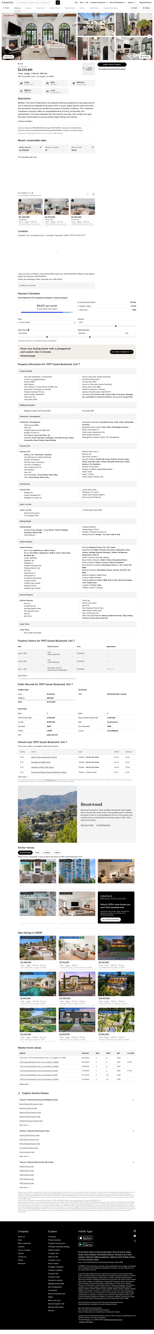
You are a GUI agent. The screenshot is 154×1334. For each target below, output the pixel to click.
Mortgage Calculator (55, 1267)
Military (50, 1297)
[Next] (149, 36)
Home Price (22, 330)
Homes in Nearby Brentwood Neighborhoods (39, 1100)
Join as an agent (24, 1250)
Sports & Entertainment (56, 1294)
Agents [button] (130, 2)
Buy (76, 2)
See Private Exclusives (110, 919)
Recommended (25, 853)
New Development (55, 1287)
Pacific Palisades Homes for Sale (30, 1144)
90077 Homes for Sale (27, 1179)
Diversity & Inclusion (55, 1280)
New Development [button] (117, 2)
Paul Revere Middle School (40, 762)
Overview (17, 8)
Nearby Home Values (111, 8)
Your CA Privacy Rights (90, 1259)
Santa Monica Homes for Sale (29, 1139)
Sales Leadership (24, 1243)
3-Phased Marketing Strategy (59, 1247)
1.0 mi (127, 757)
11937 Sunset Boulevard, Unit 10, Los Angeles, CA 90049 (39, 1079)
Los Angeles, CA (42, 76)
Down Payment (83, 330)
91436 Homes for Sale (27, 1166)
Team (20, 1240)
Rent (81, 2)
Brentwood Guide (87, 825)
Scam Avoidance (90, 1254)
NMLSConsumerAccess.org (113, 1320)
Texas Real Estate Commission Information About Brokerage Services (100, 1302)
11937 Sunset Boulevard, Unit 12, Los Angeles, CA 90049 (39, 1062)
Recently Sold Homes (56, 1307)
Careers (21, 1253)
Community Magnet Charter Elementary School (48, 772)
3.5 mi (128, 767)
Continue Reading (25, 121)
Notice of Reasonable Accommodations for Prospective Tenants (99, 1312)
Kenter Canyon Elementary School (44, 757)
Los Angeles (50, 235)
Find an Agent (53, 1263)
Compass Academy (55, 1270)
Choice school (91, 772)
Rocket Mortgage (60, 298)
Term (20, 319)
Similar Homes (94, 8)
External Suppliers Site (56, 1304)
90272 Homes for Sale (27, 1183)
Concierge (52, 1237)
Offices (20, 1260)
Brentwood (58, 235)
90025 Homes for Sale (27, 1175)
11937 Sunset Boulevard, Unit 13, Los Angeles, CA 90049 (39, 1066)
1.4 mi (127, 762)
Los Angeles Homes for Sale (29, 1148)
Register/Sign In (146, 2)
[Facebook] (135, 1235)
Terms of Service (119, 1252)
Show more (23, 1125)
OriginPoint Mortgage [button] (43, 298)
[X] (135, 1240)
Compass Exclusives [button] (97, 2)
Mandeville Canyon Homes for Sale (31, 1121)
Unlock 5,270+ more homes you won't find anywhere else (115, 906)
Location (28, 8)
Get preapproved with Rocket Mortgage (112, 69)
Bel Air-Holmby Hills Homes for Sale (31, 1104)
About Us (21, 1237)
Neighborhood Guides (56, 1284)
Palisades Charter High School (42, 767)
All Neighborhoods (103, 825)
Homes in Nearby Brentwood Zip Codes (36, 1162)
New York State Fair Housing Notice (90, 1308)
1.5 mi (127, 772)
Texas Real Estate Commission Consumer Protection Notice (97, 1304)
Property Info (40, 8)
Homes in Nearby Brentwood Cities (34, 1131)
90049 (51, 76)
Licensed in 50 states (86, 1322)
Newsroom (22, 1263)
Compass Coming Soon (56, 1243)
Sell (87, 2)
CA (28, 235)
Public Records (70, 8)
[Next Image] (40, 206)
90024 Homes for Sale (27, 1171)
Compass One (53, 1253)
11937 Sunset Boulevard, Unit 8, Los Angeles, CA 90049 (39, 1071)
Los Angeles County (37, 235)
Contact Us (22, 1257)
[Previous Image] (20, 206)
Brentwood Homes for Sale (28, 1108)
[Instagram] (135, 1230)
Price (37, 853)
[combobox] (36, 3)
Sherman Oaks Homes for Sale (29, 1135)
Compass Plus (53, 1274)
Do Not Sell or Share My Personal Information (95, 1252)
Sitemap (51, 1310)
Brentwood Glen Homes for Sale (30, 1117)
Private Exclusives (54, 1240)
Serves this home (92, 757)
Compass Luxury (54, 1260)
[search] (58, 2)
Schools (82, 8)
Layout (57, 853)
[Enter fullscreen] (92, 241)
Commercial (52, 1290)
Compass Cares (54, 1277)
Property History (55, 8)
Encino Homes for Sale (27, 1152)
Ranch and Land (54, 1300)
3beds (20, 73)
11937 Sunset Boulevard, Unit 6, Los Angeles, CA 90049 (39, 1075)
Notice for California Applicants (97, 1257)
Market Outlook (54, 1250)
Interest (81, 319)
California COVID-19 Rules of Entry (122, 1257)
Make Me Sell (53, 1257)
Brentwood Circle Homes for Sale (30, 1112)
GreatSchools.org (50, 780)
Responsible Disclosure (105, 1254)
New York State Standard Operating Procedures (93, 1310)
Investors (21, 1247)
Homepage (21, 235)
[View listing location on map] (88, 69)
